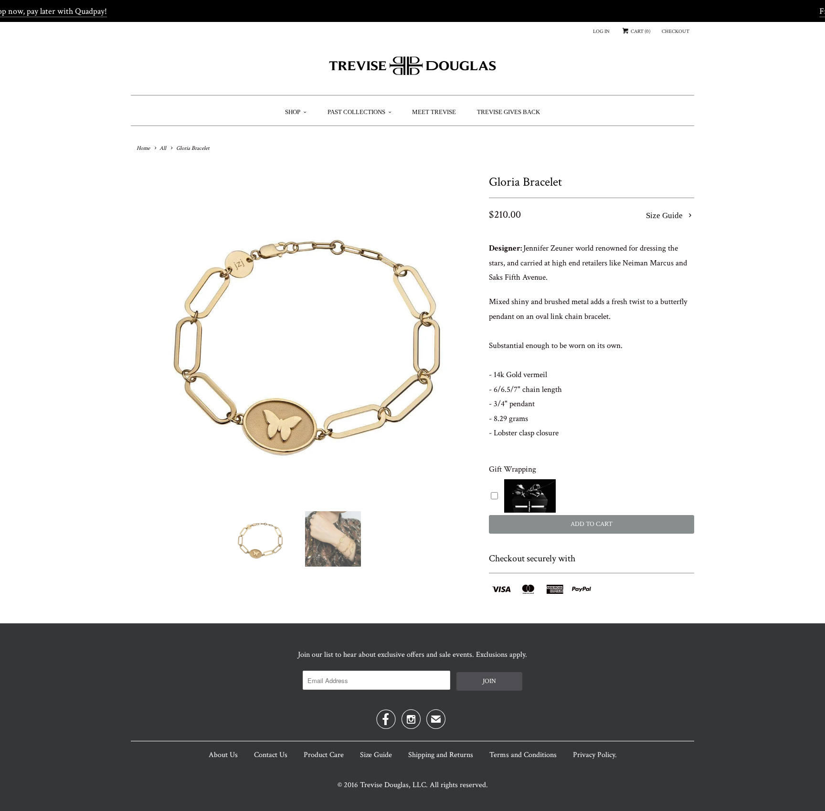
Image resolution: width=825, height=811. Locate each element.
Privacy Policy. (595, 755)
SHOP (292, 112)
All (162, 148)
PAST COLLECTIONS (356, 112)
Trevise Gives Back (508, 112)
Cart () (640, 31)
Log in (601, 31)
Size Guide (665, 215)
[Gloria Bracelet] (305, 337)
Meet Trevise (434, 112)
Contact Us (270, 755)
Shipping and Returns (440, 755)
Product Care (324, 755)
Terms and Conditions (523, 755)
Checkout (675, 31)
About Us (223, 755)
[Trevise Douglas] (412, 69)
